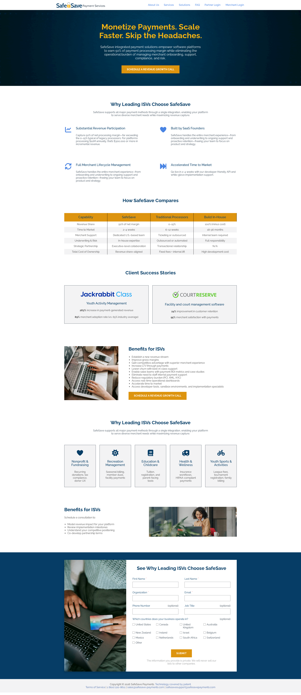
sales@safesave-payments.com (145, 687)
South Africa (190, 637)
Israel (186, 632)
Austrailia (212, 624)
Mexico (140, 637)
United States (143, 624)
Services (169, 4)
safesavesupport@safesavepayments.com (190, 687)
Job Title (189, 605)
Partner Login (212, 4)
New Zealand (143, 632)
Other (139, 642)
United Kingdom (188, 626)
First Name (138, 578)
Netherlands (166, 637)
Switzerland (213, 637)
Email (188, 592)
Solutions (184, 4)
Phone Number (141, 605)
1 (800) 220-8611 (116, 687)
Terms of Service (95, 687)
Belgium (211, 632)
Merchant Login (235, 4)
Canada (163, 624)
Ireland (163, 632)
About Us (153, 4)
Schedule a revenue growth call (157, 395)
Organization (139, 592)
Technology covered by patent (173, 684)
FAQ (197, 4)
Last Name (191, 578)
